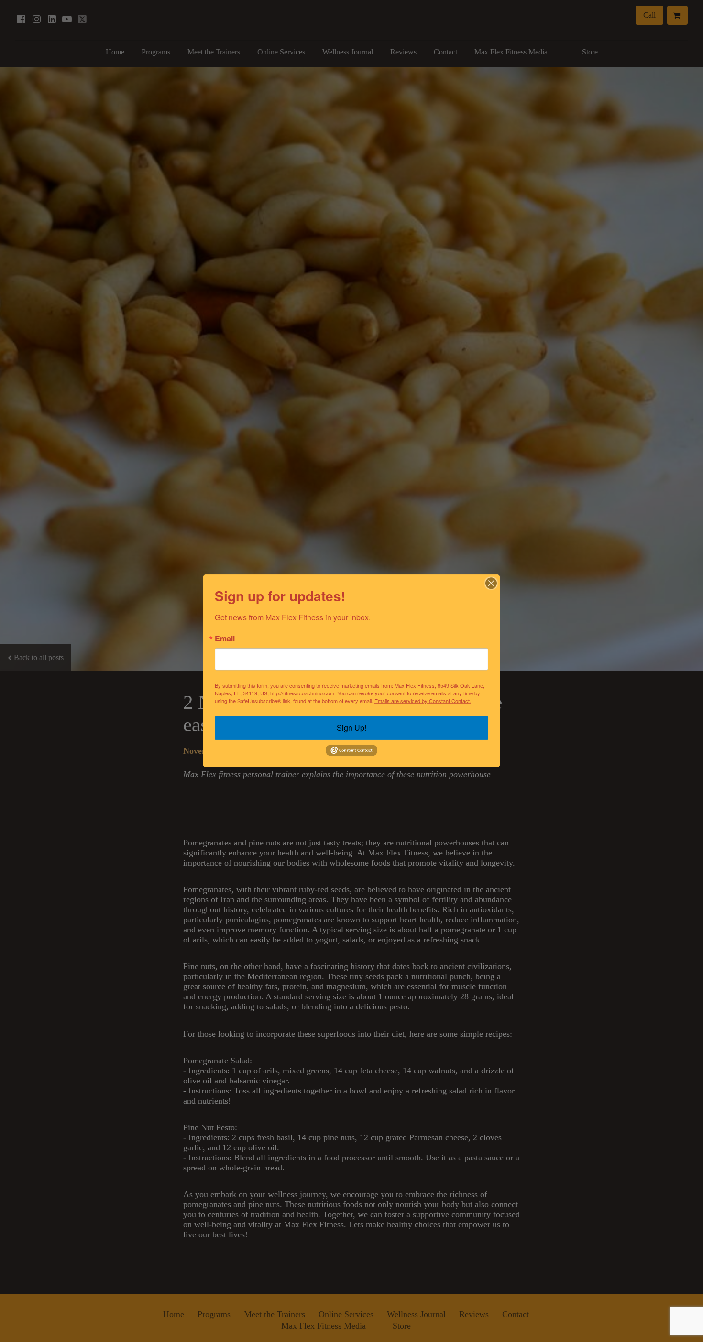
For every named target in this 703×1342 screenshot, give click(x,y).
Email (225, 638)
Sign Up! (351, 727)
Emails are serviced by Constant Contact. (422, 700)
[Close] (491, 583)
